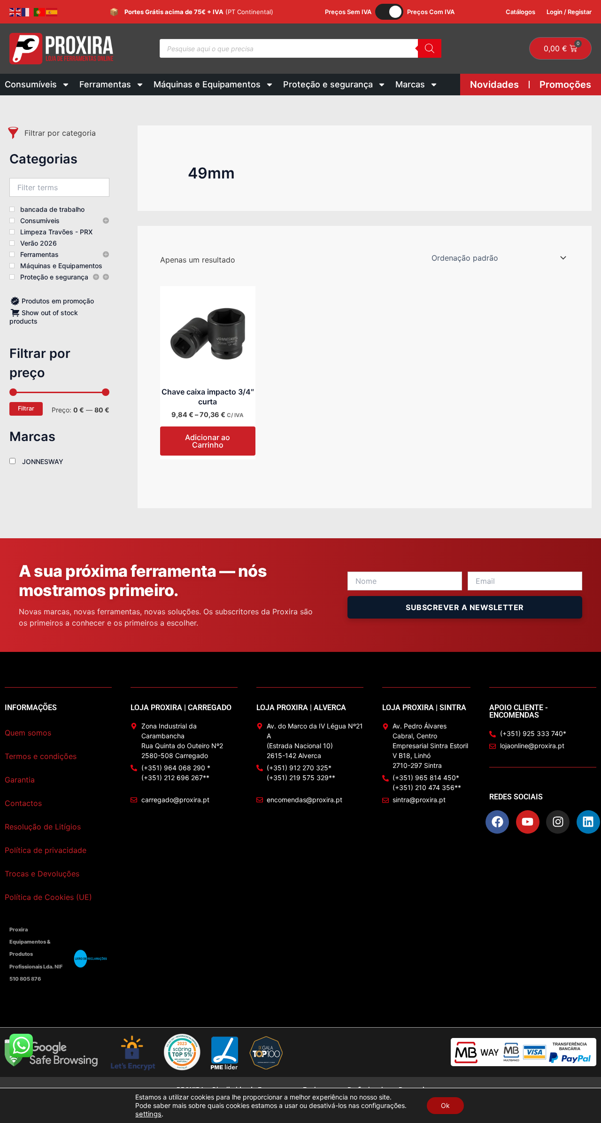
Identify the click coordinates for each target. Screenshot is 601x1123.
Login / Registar (569, 11)
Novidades (494, 84)
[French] (28, 11)
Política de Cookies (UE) (48, 897)
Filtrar (26, 408)
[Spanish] (52, 11)
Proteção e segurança (328, 84)
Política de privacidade (45, 850)
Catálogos (520, 11)
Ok (445, 1105)
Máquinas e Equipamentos (207, 84)
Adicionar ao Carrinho (207, 441)
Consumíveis (31, 84)
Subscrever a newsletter (465, 607)
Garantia (20, 779)
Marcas (410, 84)
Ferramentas (105, 84)
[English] (15, 11)
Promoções (565, 84)
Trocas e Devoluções (42, 873)
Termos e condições (41, 756)
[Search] (429, 48)
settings (148, 1114)
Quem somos (28, 732)
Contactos (23, 803)
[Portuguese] (40, 11)
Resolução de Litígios (43, 826)
